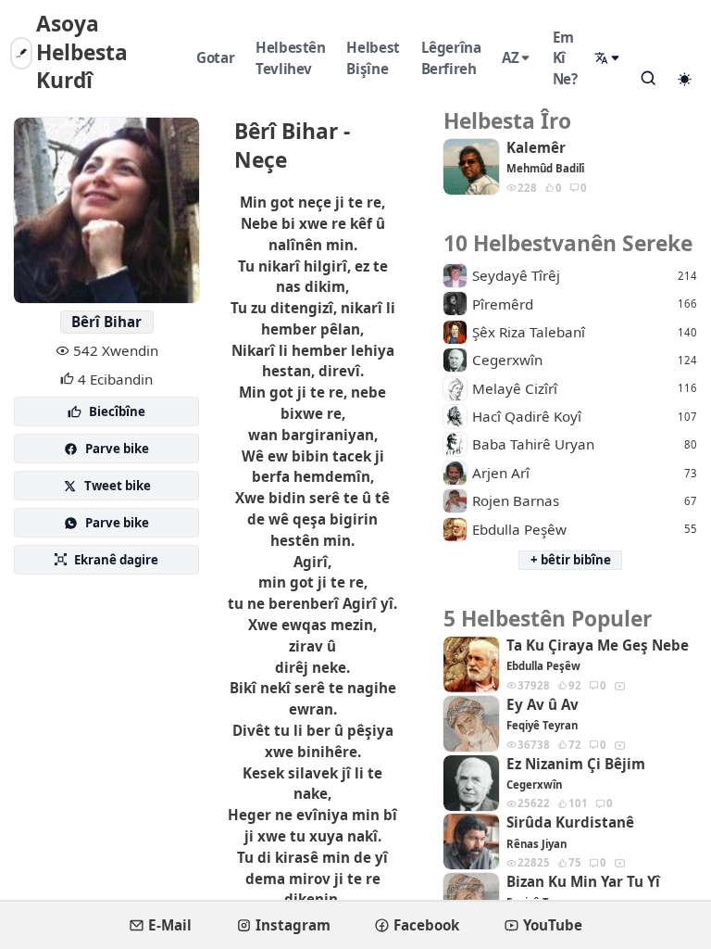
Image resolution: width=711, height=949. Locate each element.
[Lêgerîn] (648, 78)
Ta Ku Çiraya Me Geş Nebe (597, 645)
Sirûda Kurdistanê (570, 822)
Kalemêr (536, 148)
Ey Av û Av (542, 705)
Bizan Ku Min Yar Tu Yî (583, 882)
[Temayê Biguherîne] (684, 79)
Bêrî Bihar (106, 321)
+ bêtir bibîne (570, 559)
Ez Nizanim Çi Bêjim (575, 764)
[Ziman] (608, 57)
